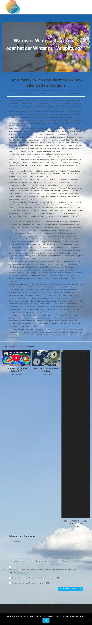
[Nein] (89, 619)
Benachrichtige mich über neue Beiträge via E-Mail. (31, 583)
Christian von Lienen (23, 94)
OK (46, 620)
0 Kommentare (74, 94)
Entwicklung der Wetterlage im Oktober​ (46, 369)
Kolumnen (58, 94)
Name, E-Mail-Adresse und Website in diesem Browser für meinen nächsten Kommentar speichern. (42, 571)
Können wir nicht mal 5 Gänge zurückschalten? (75, 522)
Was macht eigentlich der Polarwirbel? (16, 369)
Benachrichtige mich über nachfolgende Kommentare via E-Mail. (36, 578)
